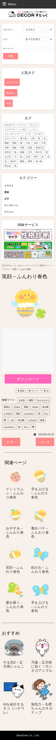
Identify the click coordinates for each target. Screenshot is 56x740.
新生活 (8, 152)
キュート (34, 124)
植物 (22, 152)
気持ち (7, 406)
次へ (43, 442)
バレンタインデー (13, 133)
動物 (7, 143)
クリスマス (10, 129)
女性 (36, 143)
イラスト (9, 185)
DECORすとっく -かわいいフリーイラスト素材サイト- (26, 265)
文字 (6, 198)
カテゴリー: (8, 29)
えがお (22, 400)
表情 (31, 400)
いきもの (8, 413)
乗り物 (24, 138)
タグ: (5, 39)
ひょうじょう (43, 400)
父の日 (8, 156)
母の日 (39, 152)
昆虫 (18, 413)
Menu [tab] (12, 4)
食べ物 (39, 161)
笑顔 (26, 406)
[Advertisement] (28, 350)
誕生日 (13, 161)
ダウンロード (28, 378)
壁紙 (14, 143)
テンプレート (11, 205)
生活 (28, 156)
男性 (36, 156)
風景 (30, 161)
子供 (44, 143)
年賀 (22, 147)
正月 (30, 152)
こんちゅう (29, 413)
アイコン (23, 124)
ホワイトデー (11, 138)
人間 (32, 138)
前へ (12, 442)
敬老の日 (40, 147)
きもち (17, 406)
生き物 (45, 406)
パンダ (28, 133)
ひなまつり (10, 124)
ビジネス (38, 133)
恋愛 (30, 147)
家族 (14, 147)
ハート (33, 129)
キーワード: (8, 48)
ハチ (12, 420)
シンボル (23, 129)
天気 (28, 143)
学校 (7, 147)
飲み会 (8, 165)
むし (46, 413)
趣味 (22, 161)
